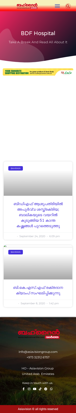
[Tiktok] (40, 388)
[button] (57, 6)
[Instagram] (29, 388)
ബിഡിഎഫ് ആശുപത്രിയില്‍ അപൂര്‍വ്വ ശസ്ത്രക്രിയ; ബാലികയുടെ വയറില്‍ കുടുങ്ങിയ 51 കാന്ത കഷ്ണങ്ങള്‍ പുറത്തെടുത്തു (38, 215)
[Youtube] (34, 388)
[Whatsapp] (51, 388)
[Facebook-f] (23, 388)
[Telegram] (45, 388)
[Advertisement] (38, 119)
